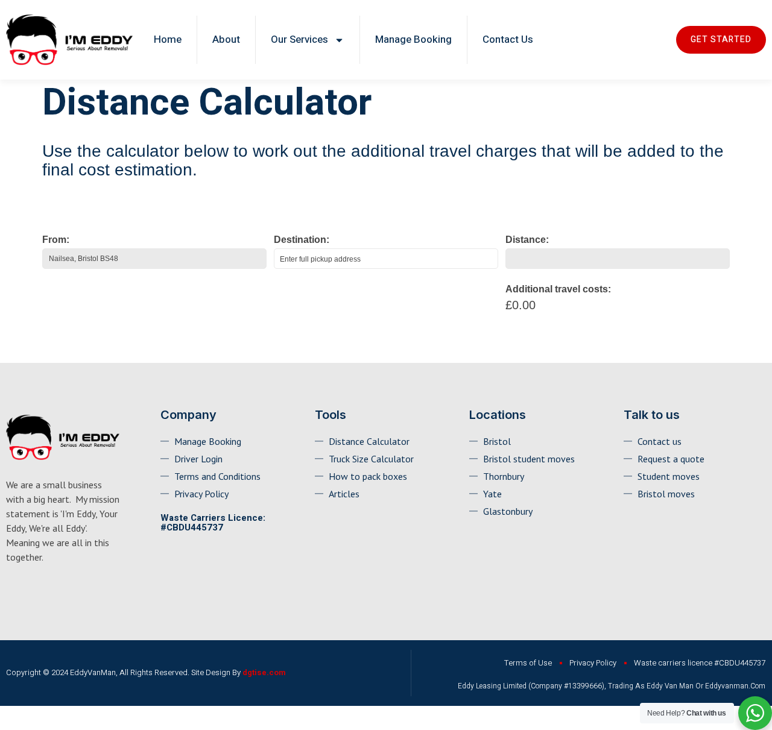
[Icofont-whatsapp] (11, 590)
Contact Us (507, 39)
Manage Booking (413, 39)
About (226, 39)
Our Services (299, 39)
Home (168, 39)
